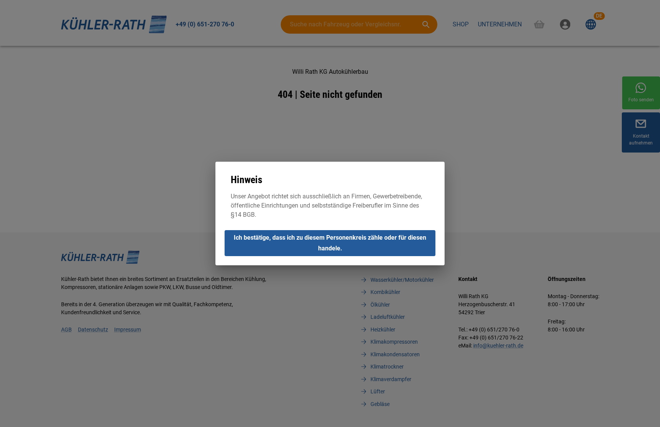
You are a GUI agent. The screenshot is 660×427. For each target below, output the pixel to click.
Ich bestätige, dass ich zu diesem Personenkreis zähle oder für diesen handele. (330, 243)
